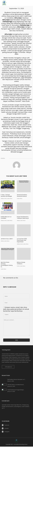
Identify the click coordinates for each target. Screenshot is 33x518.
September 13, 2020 (16, 8)
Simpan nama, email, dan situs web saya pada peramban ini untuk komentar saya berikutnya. (16, 309)
